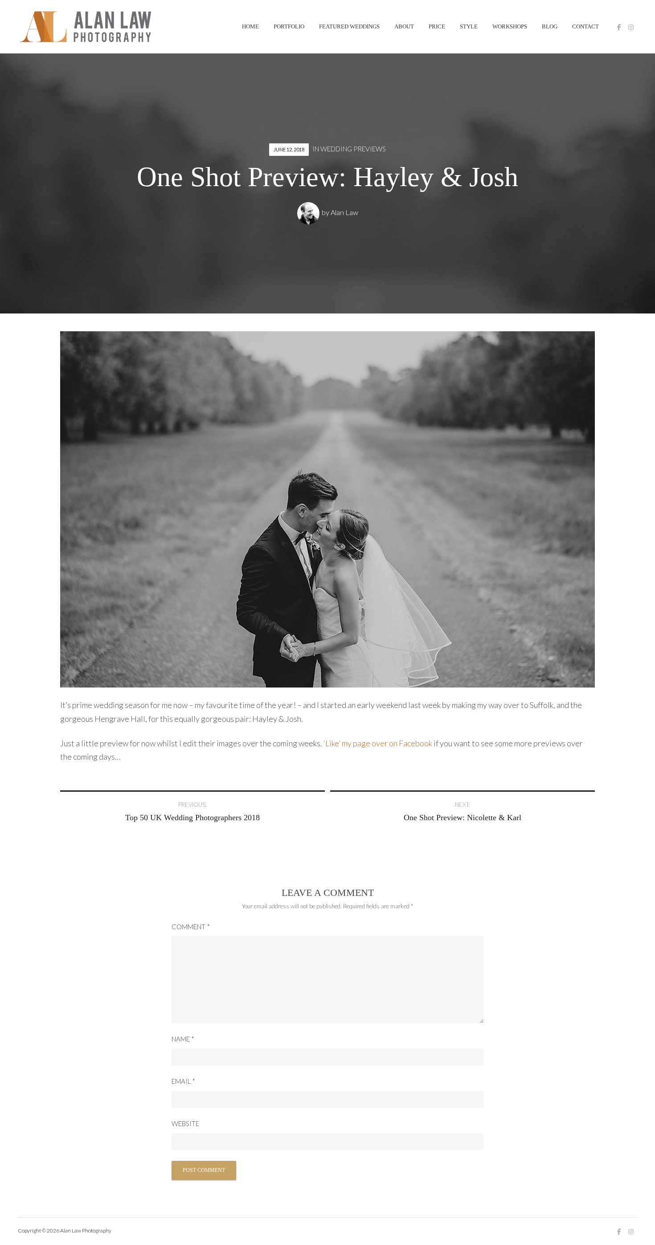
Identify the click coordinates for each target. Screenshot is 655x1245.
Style (469, 27)
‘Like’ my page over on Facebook (377, 743)
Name (183, 1039)
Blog (549, 27)
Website (185, 1123)
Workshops (509, 27)
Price (437, 27)
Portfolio (289, 27)
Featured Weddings (349, 27)
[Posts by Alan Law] (309, 212)
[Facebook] (619, 27)
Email (183, 1081)
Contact (585, 27)
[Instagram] (631, 27)
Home (250, 27)
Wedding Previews (353, 149)
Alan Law (344, 212)
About (404, 27)
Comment (191, 927)
